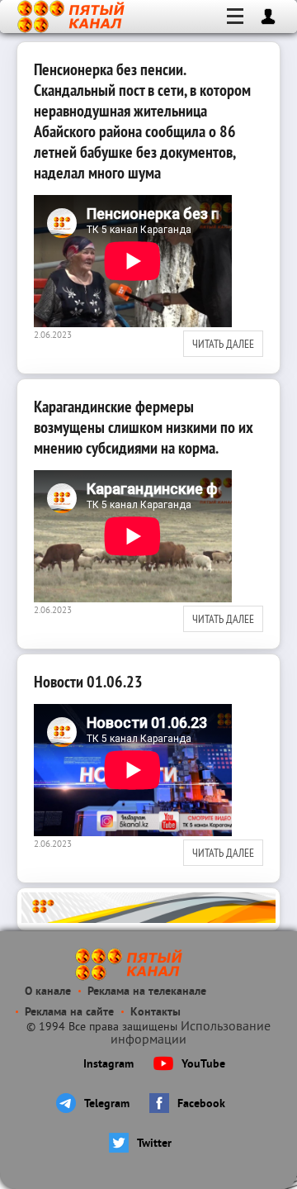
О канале (48, 992)
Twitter (154, 1144)
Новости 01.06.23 (88, 681)
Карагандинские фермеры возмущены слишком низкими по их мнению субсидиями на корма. (143, 427)
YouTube (203, 1065)
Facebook (201, 1104)
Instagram (108, 1065)
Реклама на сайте (69, 1013)
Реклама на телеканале (146, 992)
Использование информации (191, 1034)
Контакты (155, 1013)
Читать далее (223, 343)
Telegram (107, 1104)
